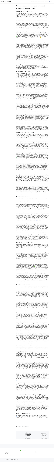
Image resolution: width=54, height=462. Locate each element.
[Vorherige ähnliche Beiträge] (46, 429)
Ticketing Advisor (9, 459)
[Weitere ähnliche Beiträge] (48, 429)
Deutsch (36, 452)
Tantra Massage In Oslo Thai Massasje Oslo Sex (38, 153)
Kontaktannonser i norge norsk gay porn (31, 65)
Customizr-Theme (15, 460)
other (30, 415)
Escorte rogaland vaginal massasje (34, 286)
